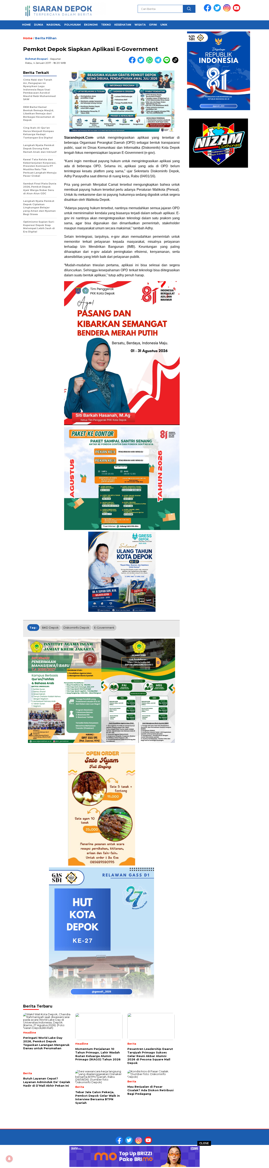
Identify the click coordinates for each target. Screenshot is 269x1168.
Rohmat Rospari (36, 58)
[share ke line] (167, 62)
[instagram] (227, 10)
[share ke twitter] (141, 62)
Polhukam (72, 24)
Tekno (106, 24)
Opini (153, 24)
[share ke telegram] (159, 62)
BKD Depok (50, 627)
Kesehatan (122, 24)
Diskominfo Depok (76, 627)
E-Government (104, 627)
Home (26, 24)
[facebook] (208, 10)
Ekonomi (91, 24)
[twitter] (218, 10)
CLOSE (204, 1143)
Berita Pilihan (46, 38)
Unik (163, 24)
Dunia (38, 24)
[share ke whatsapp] (150, 62)
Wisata (140, 24)
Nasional (53, 24)
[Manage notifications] (9, 1158)
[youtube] (237, 10)
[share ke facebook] (133, 62)
